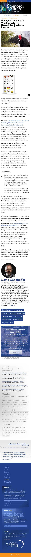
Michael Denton (17, 319)
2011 (7, 432)
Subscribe (20, 1)
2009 (14, 432)
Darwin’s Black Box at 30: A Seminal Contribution (14, 373)
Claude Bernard (6, 310)
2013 (24, 430)
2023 (13, 427)
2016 (14, 430)
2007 (21, 432)
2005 (4, 435)
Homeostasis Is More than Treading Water (13, 389)
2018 (7, 430)
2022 (17, 427)
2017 (11, 430)
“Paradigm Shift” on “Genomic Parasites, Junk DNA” (15, 414)
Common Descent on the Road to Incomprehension (15, 402)
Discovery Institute (16, 555)
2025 (4, 427)
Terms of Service (8, 503)
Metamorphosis (6, 319)
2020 (24, 427)
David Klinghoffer (7, 29)
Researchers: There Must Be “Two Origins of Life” (14, 404)
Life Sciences (13, 18)
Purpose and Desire (7, 322)
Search (7, 472)
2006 (25, 432)
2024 (8, 427)
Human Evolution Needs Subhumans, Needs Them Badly (15, 397)
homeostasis (21, 313)
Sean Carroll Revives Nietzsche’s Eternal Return (14, 421)
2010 (10, 432)
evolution (4, 313)
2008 (17, 432)
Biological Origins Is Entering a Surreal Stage (13, 400)
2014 (21, 430)
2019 (4, 430)
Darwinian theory (18, 310)
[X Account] (14, 305)
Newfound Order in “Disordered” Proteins (12, 381)
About (9, 1)
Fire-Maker (12, 313)
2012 (4, 432)
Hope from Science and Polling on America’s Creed (15, 412)
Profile (11, 305)
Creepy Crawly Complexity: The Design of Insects (14, 385)
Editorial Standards (8, 501)
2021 (21, 427)
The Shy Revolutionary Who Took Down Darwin (14, 377)
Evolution (5, 18)
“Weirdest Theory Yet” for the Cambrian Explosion (15, 407)
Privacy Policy (7, 505)
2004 (7, 435)
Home (6, 466)
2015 (17, 430)
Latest (25, 15)
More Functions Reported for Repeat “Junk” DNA (14, 419)
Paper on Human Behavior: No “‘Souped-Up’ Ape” (14, 417)
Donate (14, 1)
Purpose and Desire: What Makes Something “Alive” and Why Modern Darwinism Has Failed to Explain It (15, 122)
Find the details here (17, 239)
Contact (7, 474)
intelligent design (7, 316)
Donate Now (15, 352)
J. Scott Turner (18, 316)
